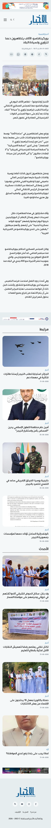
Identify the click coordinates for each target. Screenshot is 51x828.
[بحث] (11, 20)
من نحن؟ (33, 812)
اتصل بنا (25, 812)
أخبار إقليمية (43, 34)
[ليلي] (14, 20)
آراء (47, 749)
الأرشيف (18, 812)
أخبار (47, 370)
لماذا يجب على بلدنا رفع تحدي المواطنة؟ (27, 753)
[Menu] (5, 19)
